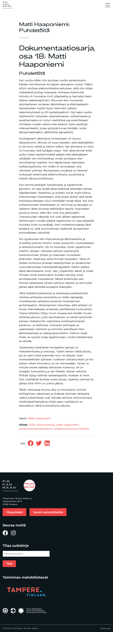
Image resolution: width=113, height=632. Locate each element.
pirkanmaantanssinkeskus (35, 428)
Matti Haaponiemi (39, 418)
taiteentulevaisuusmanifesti (71, 428)
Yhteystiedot (14, 512)
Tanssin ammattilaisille (48, 512)
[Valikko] (107, 5)
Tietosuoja (105, 628)
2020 (32, 424)
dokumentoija (46, 424)
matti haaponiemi (67, 424)
